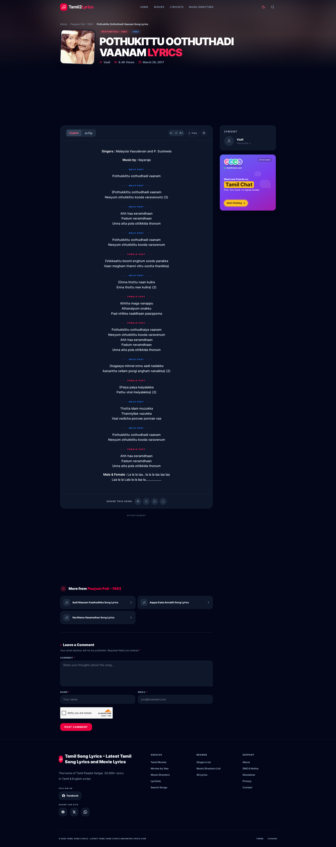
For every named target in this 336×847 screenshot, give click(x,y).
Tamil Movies (158, 762)
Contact (247, 787)
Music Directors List (208, 768)
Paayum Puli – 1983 (82, 24)
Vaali (107, 62)
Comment (67, 657)
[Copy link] (163, 501)
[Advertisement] (168, 96)
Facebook (72, 795)
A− (171, 133)
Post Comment (76, 726)
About (246, 762)
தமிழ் (88, 132)
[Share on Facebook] (137, 501)
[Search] (273, 7)
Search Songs (159, 787)
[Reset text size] (176, 133)
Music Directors (201, 6)
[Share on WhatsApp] (154, 501)
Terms (260, 839)
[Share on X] (74, 812)
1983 (136, 31)
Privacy (247, 781)
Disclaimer (249, 774)
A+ (181, 132)
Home (144, 6)
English (74, 132)
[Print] (204, 133)
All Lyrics (202, 774)
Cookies (272, 839)
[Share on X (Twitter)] (146, 501)
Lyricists (176, 6)
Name (64, 692)
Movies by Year (160, 768)
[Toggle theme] (263, 7)
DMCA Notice (250, 768)
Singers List (204, 762)
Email (143, 692)
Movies (159, 6)
